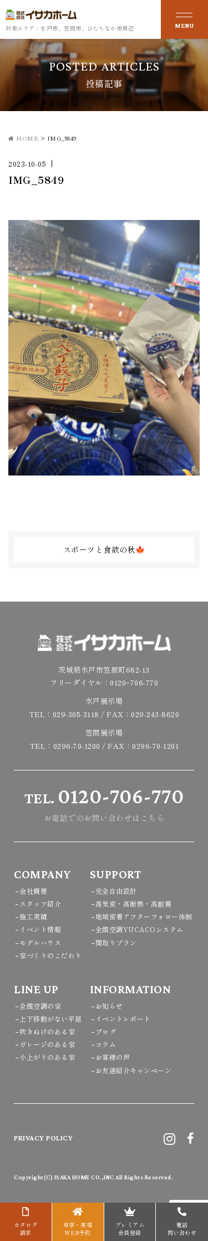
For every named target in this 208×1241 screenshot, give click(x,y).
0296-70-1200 (76, 745)
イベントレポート (123, 1018)
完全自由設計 (116, 890)
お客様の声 (112, 1057)
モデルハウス (40, 942)
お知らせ (109, 1005)
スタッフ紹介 (40, 903)
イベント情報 (40, 929)
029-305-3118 (76, 714)
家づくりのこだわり (50, 955)
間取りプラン (116, 942)
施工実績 (33, 916)
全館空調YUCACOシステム (139, 929)
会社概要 (33, 890)
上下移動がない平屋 (50, 1018)
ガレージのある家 (47, 1044)
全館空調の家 (40, 1005)
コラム (105, 1044)
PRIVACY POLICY (43, 1137)
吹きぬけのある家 (47, 1031)
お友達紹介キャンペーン (133, 1070)
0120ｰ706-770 (134, 682)
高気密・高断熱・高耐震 (133, 903)
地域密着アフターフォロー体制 (143, 916)
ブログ (105, 1031)
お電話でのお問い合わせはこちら (104, 803)
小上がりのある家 (47, 1057)
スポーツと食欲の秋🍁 (104, 549)
